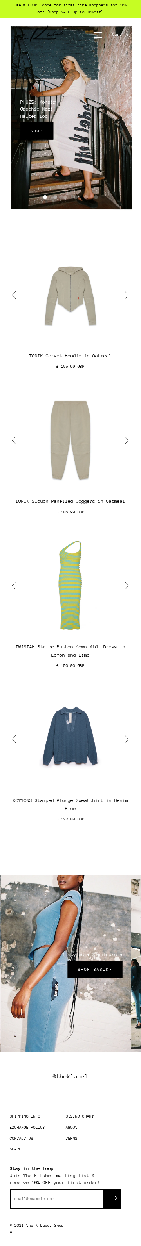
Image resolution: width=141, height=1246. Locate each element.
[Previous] (16, 295)
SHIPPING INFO (25, 1116)
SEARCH (17, 1149)
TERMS (72, 1138)
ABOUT (72, 1127)
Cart (121, 34)
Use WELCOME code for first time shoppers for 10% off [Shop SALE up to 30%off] (70, 9)
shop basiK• (94, 969)
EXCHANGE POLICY (27, 1127)
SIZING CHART (80, 1116)
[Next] (125, 295)
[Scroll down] (70, 212)
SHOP (36, 131)
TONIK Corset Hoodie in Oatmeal (70, 356)
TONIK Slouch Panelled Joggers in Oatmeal (70, 501)
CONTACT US (21, 1138)
